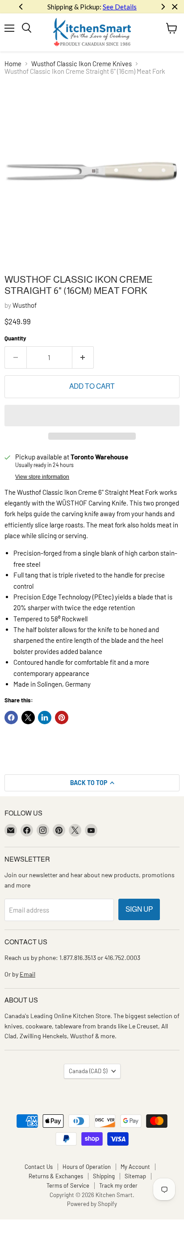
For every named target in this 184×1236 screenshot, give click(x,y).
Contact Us (39, 1166)
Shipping (104, 1176)
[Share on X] (28, 717)
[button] (92, 415)
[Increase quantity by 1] (83, 357)
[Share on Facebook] (11, 717)
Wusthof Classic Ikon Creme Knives (81, 64)
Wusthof (25, 305)
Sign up (139, 909)
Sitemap (135, 1176)
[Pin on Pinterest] (61, 717)
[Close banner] (175, 7)
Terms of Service (67, 1185)
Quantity (15, 338)
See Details (120, 7)
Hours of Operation (87, 1166)
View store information (42, 477)
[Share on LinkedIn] (44, 717)
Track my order (118, 1185)
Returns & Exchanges (56, 1176)
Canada (88, 1071)
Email (27, 974)
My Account (135, 1166)
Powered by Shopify (92, 1203)
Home (12, 64)
